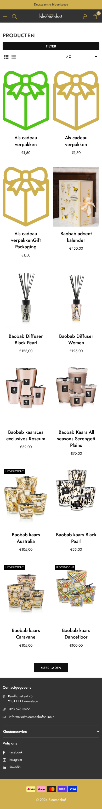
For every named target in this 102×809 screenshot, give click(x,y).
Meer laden (51, 667)
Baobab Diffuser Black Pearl (26, 339)
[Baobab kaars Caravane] (26, 593)
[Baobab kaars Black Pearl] (76, 497)
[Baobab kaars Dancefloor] (76, 593)
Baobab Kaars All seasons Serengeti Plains (76, 439)
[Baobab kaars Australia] (26, 497)
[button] (94, 16)
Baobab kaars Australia (26, 538)
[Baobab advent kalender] (76, 197)
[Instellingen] (85, 16)
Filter (51, 46)
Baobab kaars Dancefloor (76, 633)
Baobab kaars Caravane (26, 633)
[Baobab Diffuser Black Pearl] (26, 299)
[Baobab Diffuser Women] (76, 299)
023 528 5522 (19, 708)
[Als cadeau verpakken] (26, 101)
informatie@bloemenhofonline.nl (32, 716)
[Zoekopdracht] (14, 16)
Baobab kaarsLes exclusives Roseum (25, 435)
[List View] (13, 56)
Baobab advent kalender (76, 237)
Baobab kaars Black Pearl (76, 538)
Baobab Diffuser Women (76, 339)
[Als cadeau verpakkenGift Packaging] (26, 197)
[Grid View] (6, 56)
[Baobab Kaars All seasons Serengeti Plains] (76, 395)
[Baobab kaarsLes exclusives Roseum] (26, 395)
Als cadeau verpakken (25, 141)
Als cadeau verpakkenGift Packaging (26, 240)
